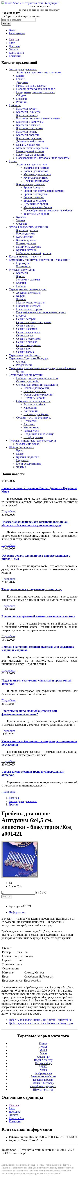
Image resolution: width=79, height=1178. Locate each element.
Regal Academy (43, 1059)
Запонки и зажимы (28, 279)
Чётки (20, 371)
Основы (21, 361)
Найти (6, 23)
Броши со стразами (35, 200)
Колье (20, 453)
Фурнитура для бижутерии (26, 374)
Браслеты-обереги (27, 134)
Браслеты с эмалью (28, 125)
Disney (43, 1043)
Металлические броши (38, 207)
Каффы (20, 295)
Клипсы (21, 299)
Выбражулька (43, 1073)
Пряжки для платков (36, 180)
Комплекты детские (28, 246)
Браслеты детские (27, 230)
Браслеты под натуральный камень (38, 118)
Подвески (22, 460)
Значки (20, 220)
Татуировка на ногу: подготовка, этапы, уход (31, 589)
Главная (14, 39)
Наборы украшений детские (33, 253)
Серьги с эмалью (26, 341)
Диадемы (22, 82)
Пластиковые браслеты (30, 154)
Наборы (21, 286)
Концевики (31, 411)
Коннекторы (31, 427)
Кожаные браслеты (28, 144)
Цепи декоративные (28, 463)
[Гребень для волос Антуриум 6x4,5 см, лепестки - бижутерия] (19, 876)
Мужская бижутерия (22, 269)
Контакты (15, 56)
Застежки (29, 424)
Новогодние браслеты (30, 151)
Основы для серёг (27, 381)
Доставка (14, 46)
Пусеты (21, 315)
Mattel (43, 1050)
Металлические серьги (30, 302)
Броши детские (25, 233)
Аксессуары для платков (31, 164)
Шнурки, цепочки (35, 397)
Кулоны (21, 282)
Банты (20, 75)
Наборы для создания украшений (37, 378)
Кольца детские (26, 243)
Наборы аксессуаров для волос (35, 88)
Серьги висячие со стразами (33, 322)
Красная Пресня (43, 1079)
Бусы (19, 450)
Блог (12, 42)
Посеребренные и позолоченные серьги (41, 312)
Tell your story (43, 1063)
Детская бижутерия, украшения (28, 226)
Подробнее (8, 511)
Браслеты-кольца (26, 131)
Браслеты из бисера (28, 111)
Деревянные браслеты (30, 141)
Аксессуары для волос (23, 69)
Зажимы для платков (36, 167)
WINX (43, 1066)
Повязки (21, 98)
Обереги (21, 223)
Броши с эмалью (34, 197)
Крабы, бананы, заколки (31, 85)
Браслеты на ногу (27, 115)
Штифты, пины (33, 437)
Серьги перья (24, 335)
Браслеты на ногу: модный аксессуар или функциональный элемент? (29, 712)
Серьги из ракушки (28, 332)
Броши (13, 161)
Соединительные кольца (39, 434)
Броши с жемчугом (35, 194)
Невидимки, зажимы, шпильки (35, 92)
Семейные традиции (43, 1086)
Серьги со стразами (28, 345)
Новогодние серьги (28, 305)
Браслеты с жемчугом (29, 121)
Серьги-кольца (25, 351)
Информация (17, 912)
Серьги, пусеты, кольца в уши (27, 289)
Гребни (20, 79)
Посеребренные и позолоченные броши (48, 210)
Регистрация (17, 33)
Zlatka (43, 1069)
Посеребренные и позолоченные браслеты (42, 157)
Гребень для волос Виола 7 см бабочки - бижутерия (41, 1023)
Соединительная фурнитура (33, 417)
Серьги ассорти (26, 318)
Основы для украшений (38, 394)
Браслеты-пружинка (29, 138)
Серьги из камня (26, 328)
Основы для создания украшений (37, 384)
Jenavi (43, 1046)
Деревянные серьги (28, 292)
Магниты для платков (37, 174)
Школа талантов (43, 1089)
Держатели (30, 420)
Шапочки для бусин (36, 414)
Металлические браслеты (32, 148)
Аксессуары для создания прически (38, 72)
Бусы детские (24, 236)
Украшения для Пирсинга (25, 355)
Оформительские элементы (33, 401)
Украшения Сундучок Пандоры (29, 358)
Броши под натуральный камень (44, 190)
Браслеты (15, 105)
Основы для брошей (36, 388)
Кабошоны (30, 407)
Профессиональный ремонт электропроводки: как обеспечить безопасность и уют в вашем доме (34, 523)
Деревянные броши (36, 203)
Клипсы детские (26, 240)
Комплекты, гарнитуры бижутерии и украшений (39, 259)
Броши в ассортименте (30, 184)
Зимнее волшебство (43, 1076)
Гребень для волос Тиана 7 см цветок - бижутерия (40, 1019)
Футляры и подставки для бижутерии (32, 440)
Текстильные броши (36, 213)
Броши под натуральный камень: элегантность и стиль (38, 616)
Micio (43, 1053)
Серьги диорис (25, 325)
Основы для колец (35, 391)
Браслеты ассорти (27, 108)
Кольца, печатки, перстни (25, 256)
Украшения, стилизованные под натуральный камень (42, 368)
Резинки (21, 102)
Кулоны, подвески (27, 457)
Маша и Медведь (43, 1083)
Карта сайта (16, 52)
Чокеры (21, 466)
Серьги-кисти (24, 348)
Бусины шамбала (34, 404)
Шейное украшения (21, 447)
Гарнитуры (23, 263)
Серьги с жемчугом (28, 338)
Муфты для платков (36, 177)
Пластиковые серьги (29, 309)
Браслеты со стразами (29, 128)
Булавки (21, 217)
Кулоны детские (26, 249)
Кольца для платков (36, 171)
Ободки (21, 95)
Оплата (13, 49)
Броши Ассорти (33, 187)
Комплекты (23, 266)
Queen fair (43, 1056)
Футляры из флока (27, 443)
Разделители (24, 364)
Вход (12, 30)
